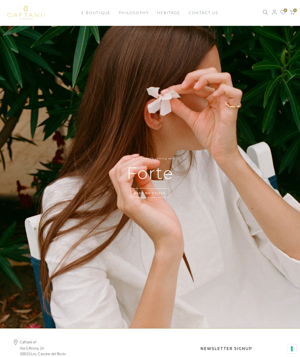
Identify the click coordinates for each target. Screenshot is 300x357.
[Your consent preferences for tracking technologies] (291, 348)
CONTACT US (203, 13)
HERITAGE (168, 13)
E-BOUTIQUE (96, 13)
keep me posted (150, 193)
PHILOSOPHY (134, 13)
